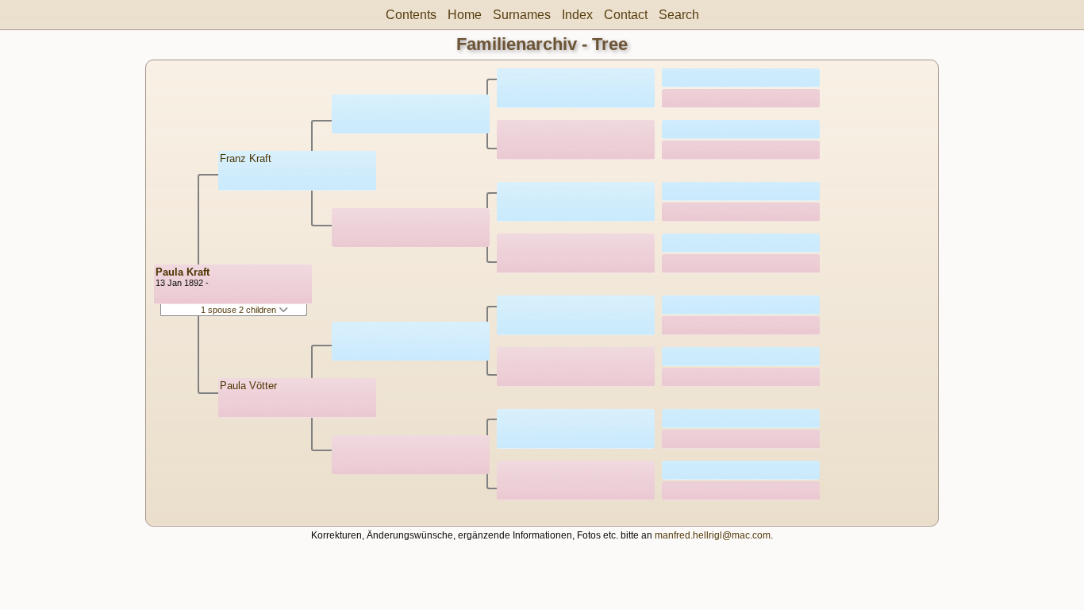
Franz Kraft (245, 158)
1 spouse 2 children (240, 310)
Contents (411, 14)
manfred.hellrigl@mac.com (713, 535)
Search (679, 14)
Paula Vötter (248, 386)
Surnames (522, 14)
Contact (626, 14)
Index (577, 14)
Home (465, 14)
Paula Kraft (182, 272)
